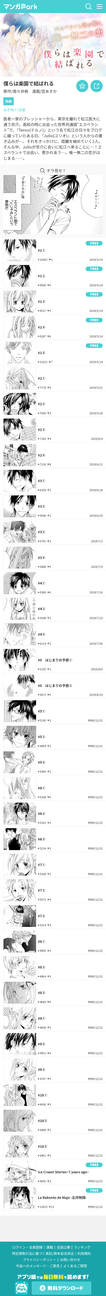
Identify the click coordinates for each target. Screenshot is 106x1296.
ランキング (82, 1247)
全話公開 (63, 1247)
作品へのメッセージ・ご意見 (38, 1266)
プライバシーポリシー (39, 1259)
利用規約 (84, 1253)
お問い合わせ (70, 1259)
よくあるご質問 (75, 1266)
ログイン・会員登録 (27, 1247)
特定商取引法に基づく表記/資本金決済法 (43, 1253)
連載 (49, 1247)
